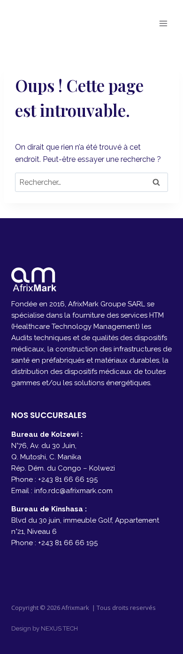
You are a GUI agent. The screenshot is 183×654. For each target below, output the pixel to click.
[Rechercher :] (91, 182)
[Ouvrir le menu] (163, 23)
